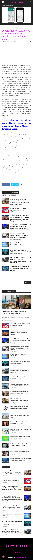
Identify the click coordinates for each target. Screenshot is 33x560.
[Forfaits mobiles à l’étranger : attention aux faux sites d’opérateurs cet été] (5, 438)
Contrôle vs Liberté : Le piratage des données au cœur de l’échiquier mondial (20, 268)
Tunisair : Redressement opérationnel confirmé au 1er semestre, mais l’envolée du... (20, 415)
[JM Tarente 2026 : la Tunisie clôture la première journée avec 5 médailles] (5, 210)
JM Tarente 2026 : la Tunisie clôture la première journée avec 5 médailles (20, 210)
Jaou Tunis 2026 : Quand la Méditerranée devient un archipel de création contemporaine (20, 251)
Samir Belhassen (6, 41)
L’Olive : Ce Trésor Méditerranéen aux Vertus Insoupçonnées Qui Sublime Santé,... (19, 400)
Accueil (3, 5)
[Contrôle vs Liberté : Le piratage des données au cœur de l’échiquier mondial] (5, 268)
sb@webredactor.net (20, 557)
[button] (2, 2)
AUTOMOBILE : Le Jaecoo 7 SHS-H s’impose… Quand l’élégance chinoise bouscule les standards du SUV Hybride (12, 531)
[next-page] (5, 274)
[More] (21, 184)
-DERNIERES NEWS (10, 5)
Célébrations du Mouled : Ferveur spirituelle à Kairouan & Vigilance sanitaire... (18, 332)
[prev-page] (2, 274)
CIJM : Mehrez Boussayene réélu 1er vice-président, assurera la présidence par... (20, 340)
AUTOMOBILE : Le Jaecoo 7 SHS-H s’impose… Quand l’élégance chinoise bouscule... (19, 370)
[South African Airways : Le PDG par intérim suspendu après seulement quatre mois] (5, 408)
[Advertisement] (16, 53)
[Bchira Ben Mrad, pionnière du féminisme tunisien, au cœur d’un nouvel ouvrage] (5, 445)
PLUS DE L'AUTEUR (9, 195)
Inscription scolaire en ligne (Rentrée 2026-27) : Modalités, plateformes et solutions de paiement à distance (11, 507)
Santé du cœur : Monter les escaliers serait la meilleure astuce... (14, 312)
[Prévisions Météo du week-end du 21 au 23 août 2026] (5, 244)
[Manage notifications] (3, 556)
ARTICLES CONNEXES (10, 192)
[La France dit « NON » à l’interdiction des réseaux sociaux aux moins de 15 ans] (5, 431)
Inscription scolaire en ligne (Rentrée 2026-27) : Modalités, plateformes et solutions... (19, 348)
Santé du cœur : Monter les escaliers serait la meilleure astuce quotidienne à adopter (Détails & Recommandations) (11, 472)
